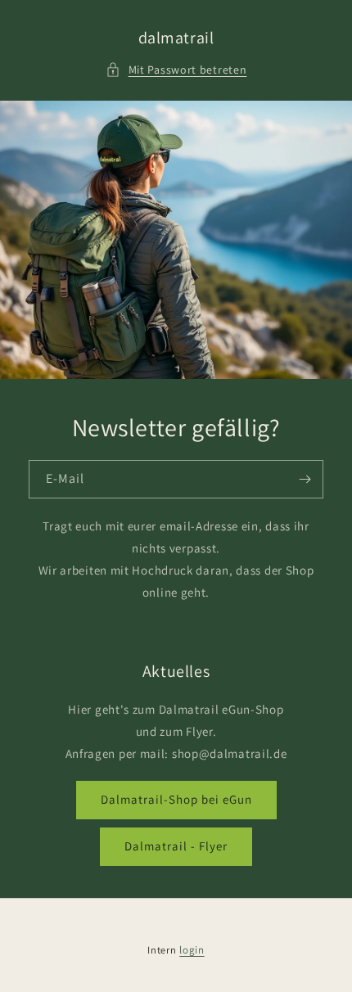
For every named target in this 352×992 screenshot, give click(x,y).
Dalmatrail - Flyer (176, 846)
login (192, 950)
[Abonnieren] (305, 479)
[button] (176, 70)
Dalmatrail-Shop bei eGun (176, 799)
